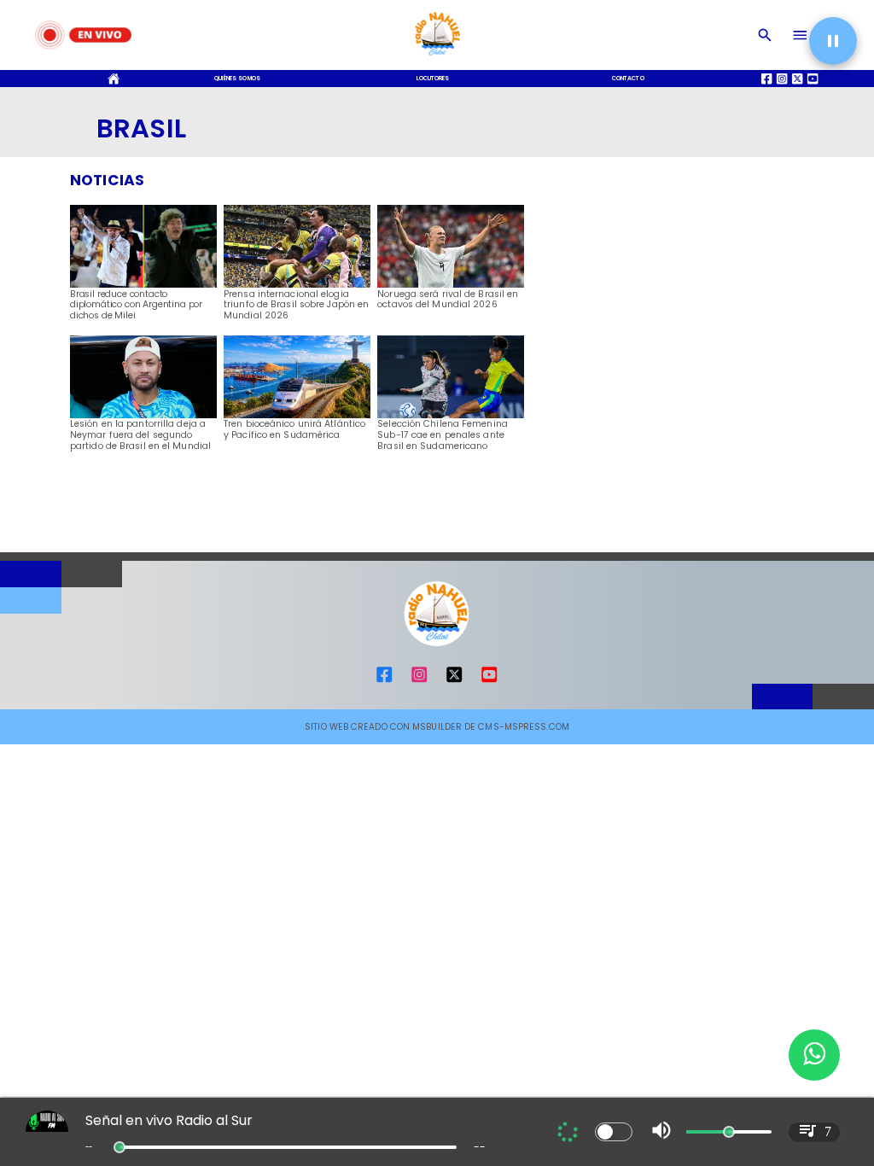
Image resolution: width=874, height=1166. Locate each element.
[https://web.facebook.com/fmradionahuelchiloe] (384, 680)
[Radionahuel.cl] (765, 35)
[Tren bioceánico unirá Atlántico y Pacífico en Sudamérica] (297, 417)
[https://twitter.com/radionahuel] (454, 680)
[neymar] (143, 417)
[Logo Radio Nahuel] (437, 58)
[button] (833, 41)
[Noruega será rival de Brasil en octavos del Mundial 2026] (450, 287)
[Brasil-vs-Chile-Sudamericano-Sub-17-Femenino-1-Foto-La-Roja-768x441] (450, 417)
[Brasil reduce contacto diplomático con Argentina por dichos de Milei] (143, 287)
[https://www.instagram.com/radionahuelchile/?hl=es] (419, 680)
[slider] (119, 1147)
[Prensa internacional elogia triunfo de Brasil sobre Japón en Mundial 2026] (297, 287)
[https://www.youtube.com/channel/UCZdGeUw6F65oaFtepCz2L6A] (489, 680)
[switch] (613, 1131)
